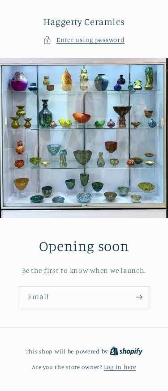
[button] (84, 40)
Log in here (120, 366)
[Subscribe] (139, 297)
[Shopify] (126, 351)
